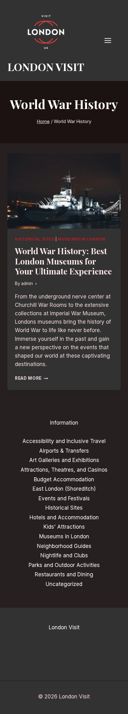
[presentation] (64, 191)
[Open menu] (111, 40)
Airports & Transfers (64, 451)
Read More (31, 378)
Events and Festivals (64, 498)
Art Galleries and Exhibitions (64, 460)
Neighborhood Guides (64, 546)
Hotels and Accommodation (64, 517)
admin (27, 283)
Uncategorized (64, 584)
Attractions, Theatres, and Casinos (64, 470)
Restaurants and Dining (64, 574)
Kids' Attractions (64, 527)
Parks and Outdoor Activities (64, 565)
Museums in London (81, 239)
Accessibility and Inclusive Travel (64, 441)
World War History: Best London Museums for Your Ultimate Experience (63, 261)
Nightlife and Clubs (64, 555)
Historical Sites (34, 239)
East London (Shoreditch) (64, 489)
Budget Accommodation (64, 479)
